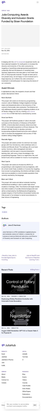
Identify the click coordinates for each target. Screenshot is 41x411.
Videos (24, 380)
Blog (23, 374)
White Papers (26, 391)
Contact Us (5, 380)
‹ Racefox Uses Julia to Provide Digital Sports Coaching (9, 257)
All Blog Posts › (34, 269)
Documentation (27, 397)
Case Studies (26, 385)
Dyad (3, 354)
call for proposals (19, 62)
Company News (6, 10)
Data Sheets (26, 388)
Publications (26, 394)
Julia (3, 362)
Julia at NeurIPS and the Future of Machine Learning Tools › (32, 257)
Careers (4, 383)
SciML (3, 365)
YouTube (25, 357)
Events (24, 377)
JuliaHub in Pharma (7, 360)
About (3, 374)
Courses (24, 383)
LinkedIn (24, 354)
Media (3, 377)
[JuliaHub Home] (4, 2)
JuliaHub (4, 357)
